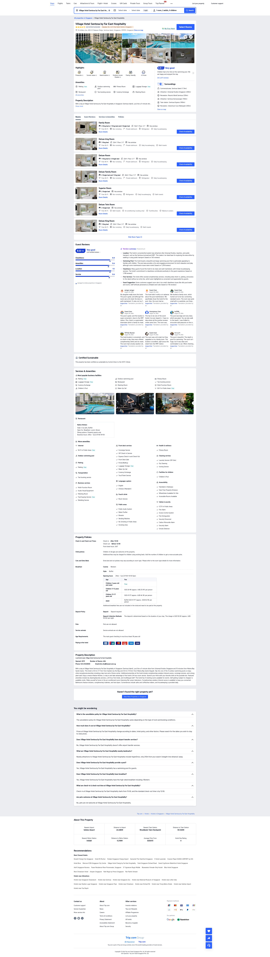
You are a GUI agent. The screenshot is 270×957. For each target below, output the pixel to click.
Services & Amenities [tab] (107, 117)
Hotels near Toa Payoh (81, 888)
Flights (60, 3)
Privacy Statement (106, 919)
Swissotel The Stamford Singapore (141, 859)
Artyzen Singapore (96, 872)
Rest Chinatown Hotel (81, 872)
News (101, 909)
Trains (68, 3)
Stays (52, 3)
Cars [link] (75, 3)
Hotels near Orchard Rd (142, 884)
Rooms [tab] (78, 117)
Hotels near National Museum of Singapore (146, 880)
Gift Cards (123, 3)
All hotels (129, 919)
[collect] (209, 931)
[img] (99, 48)
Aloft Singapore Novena (81, 867)
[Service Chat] (209, 945)
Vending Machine (124, 518)
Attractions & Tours (87, 3)
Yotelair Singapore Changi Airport (117, 859)
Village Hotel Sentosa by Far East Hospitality (101, 23)
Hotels (147, 814)
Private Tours (135, 3)
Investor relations (131, 905)
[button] (172, 4)
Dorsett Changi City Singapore (83, 859)
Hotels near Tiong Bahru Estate (162, 884)
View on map (161, 109)
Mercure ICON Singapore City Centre (94, 863)
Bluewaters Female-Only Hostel (152, 867)
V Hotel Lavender (160, 859)
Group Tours (147, 3)
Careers (102, 912)
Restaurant (121, 382)
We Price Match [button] (170, 28)
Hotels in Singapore (157, 814)
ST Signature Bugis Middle (131, 867)
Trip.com (139, 814)
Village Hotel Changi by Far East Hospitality (122, 863)
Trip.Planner (160, 3)
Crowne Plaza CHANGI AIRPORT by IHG (180, 859)
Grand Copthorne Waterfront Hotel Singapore (173, 863)
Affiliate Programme (132, 912)
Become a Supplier (132, 923)
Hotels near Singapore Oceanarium (85, 880)
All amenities (80, 95)
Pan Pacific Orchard (131, 872)
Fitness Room (161, 379)
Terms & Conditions (106, 916)
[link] (198, 3)
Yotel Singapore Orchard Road (147, 863)
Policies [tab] (121, 117)
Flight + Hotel (103, 3)
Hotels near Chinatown (126, 884)
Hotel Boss (77, 863)
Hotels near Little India (169, 880)
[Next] (193, 403)
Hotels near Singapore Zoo (121, 880)
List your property (131, 916)
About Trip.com (105, 905)
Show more (79, 106)
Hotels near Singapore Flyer (108, 884)
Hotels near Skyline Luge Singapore (85, 884)
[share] (209, 938)
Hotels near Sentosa (104, 880)
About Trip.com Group (107, 926)
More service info (79, 912)
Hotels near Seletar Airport (182, 884)
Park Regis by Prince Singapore (113, 872)
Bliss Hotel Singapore (171, 867)
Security (128, 926)
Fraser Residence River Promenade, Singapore (106, 867)
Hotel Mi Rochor (100, 859)
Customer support (79, 905)
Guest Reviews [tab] (89, 117)
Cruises (113, 3)
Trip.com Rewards (131, 909)
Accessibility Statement (107, 923)
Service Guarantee (80, 909)
